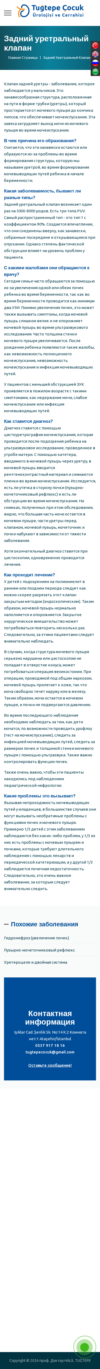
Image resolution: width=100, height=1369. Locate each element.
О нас (15, 1214)
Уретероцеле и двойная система (35, 962)
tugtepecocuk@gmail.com (50, 1052)
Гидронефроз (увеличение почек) (36, 938)
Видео (16, 1234)
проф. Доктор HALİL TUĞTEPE (38, 1224)
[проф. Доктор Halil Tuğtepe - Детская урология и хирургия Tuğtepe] (50, 10)
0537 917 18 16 (50, 1045)
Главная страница (22, 57)
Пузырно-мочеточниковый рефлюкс (39, 950)
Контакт (18, 1243)
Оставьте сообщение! (50, 1065)
